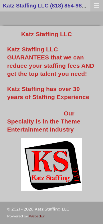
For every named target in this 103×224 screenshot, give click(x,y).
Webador (37, 216)
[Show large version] (51, 164)
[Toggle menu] (96, 5)
